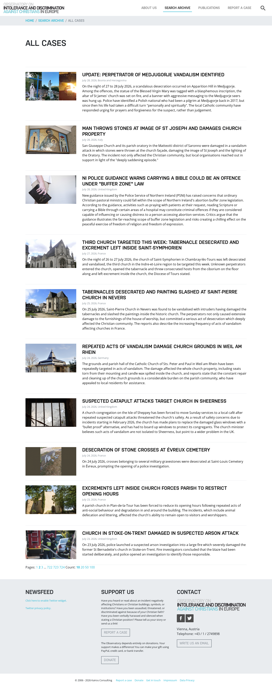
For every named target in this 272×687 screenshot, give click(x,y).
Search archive (177, 8)
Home (29, 21)
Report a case (239, 8)
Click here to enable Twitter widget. (46, 600)
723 (56, 567)
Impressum (170, 680)
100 (92, 567)
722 (49, 567)
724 (62, 567)
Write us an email (194, 643)
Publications (209, 8)
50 (87, 567)
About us (149, 8)
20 (82, 567)
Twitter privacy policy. (38, 608)
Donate (110, 660)
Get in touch (153, 680)
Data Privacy (187, 680)
